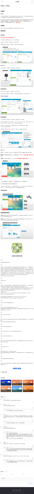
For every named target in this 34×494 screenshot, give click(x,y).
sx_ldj (7, 447)
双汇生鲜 (4, 414)
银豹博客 (16, 491)
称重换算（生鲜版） (4, 372)
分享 (19, 368)
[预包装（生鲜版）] (17, 54)
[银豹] (17, 1)
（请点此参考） (5, 96)
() (15, 368)
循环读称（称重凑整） (5, 371)
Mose (7, 431)
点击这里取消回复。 (6, 471)
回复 (32, 402)
